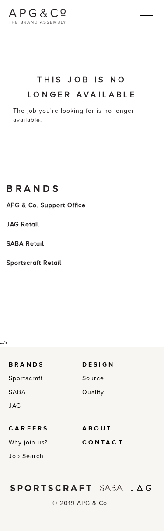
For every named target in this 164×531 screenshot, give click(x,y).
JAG (15, 406)
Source (93, 378)
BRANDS (26, 364)
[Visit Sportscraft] (51, 487)
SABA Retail (25, 243)
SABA (17, 392)
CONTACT (103, 442)
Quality (93, 392)
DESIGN (98, 364)
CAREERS (29, 428)
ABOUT (97, 428)
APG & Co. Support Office (46, 205)
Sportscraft (26, 378)
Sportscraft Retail (34, 263)
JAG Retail (23, 224)
